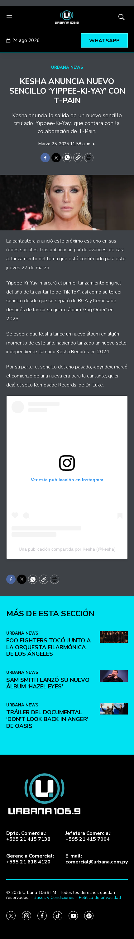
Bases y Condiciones (54, 897)
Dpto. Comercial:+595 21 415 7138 (28, 836)
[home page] (66, 17)
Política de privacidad (100, 897)
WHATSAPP (104, 40)
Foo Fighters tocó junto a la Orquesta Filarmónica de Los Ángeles (48, 647)
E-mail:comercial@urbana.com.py (96, 859)
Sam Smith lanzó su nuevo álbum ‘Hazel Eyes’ (47, 683)
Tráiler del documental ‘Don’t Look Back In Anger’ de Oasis (47, 719)
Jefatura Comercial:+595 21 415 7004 (88, 836)
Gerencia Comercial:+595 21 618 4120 (30, 859)
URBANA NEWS (67, 67)
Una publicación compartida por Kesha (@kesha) (67, 549)
